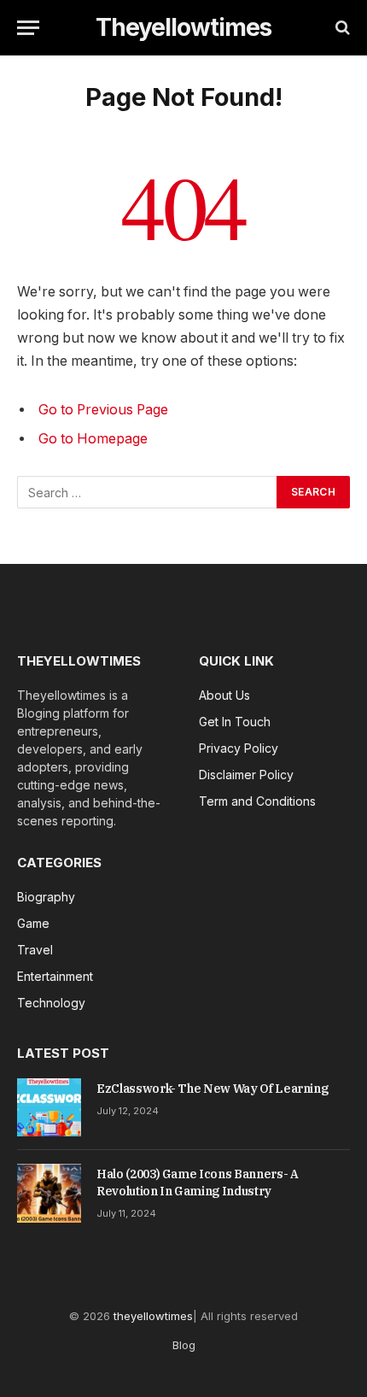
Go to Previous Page (103, 410)
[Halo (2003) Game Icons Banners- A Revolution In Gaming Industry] (49, 1193)
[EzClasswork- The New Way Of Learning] (49, 1107)
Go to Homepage (93, 439)
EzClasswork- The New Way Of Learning (212, 1088)
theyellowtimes (153, 1316)
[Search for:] (147, 492)
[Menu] (28, 28)
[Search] (341, 28)
